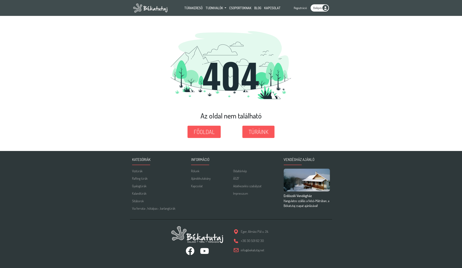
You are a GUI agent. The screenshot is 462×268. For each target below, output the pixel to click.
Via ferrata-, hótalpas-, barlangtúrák (153, 208)
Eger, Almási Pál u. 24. (255, 231)
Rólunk (195, 171)
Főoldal (204, 131)
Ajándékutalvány (201, 178)
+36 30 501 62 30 (252, 240)
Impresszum (240, 193)
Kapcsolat (272, 8)
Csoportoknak (240, 8)
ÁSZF (236, 178)
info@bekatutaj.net (252, 250)
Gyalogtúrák (139, 186)
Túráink (258, 131)
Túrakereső (193, 8)
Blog (257, 8)
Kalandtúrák (139, 193)
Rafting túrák (140, 178)
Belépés (317, 8)
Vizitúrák (137, 171)
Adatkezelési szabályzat (247, 186)
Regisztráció (300, 8)
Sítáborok (138, 201)
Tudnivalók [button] (215, 8)
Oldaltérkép (240, 171)
